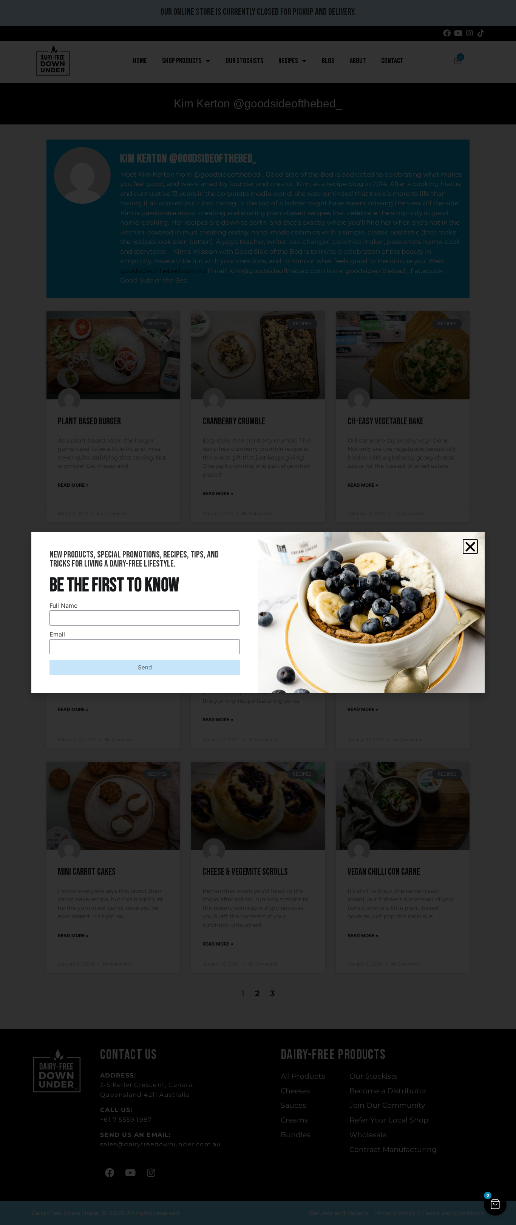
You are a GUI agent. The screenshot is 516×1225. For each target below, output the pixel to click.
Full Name (63, 605)
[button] (495, 1204)
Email (57, 634)
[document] (258, 612)
